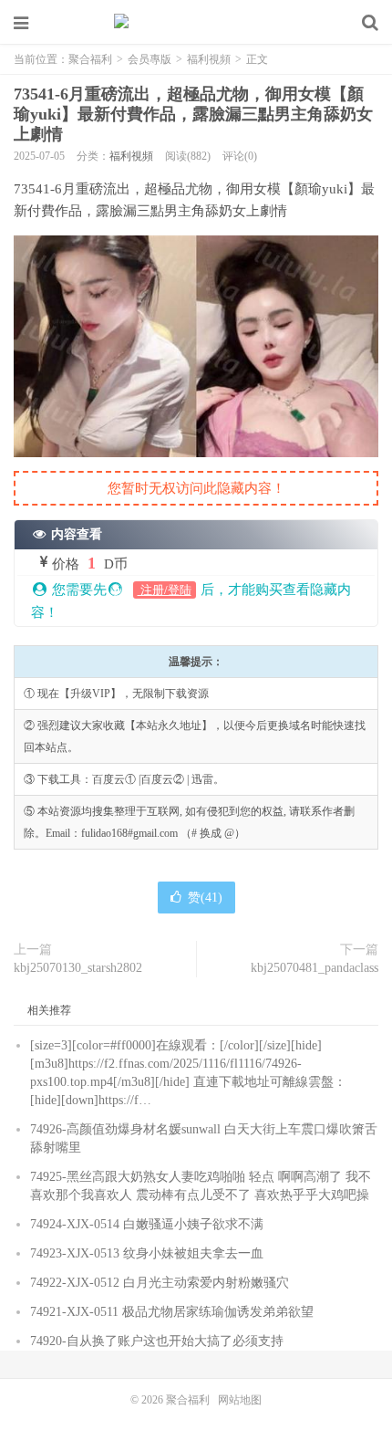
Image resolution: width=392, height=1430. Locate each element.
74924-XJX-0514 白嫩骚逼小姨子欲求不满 (146, 1224)
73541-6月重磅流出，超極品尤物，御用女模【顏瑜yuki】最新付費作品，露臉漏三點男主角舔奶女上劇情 (193, 114)
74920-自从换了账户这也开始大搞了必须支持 (157, 1341)
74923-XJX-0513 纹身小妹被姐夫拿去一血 (146, 1253)
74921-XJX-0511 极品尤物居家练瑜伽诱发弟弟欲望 (172, 1312)
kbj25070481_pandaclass (314, 968)
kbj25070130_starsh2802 (78, 968)
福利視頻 (209, 59)
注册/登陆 (164, 590)
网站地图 (240, 1399)
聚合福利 (196, 23)
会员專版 (149, 59)
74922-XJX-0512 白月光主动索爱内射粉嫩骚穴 (159, 1282)
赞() (205, 897)
